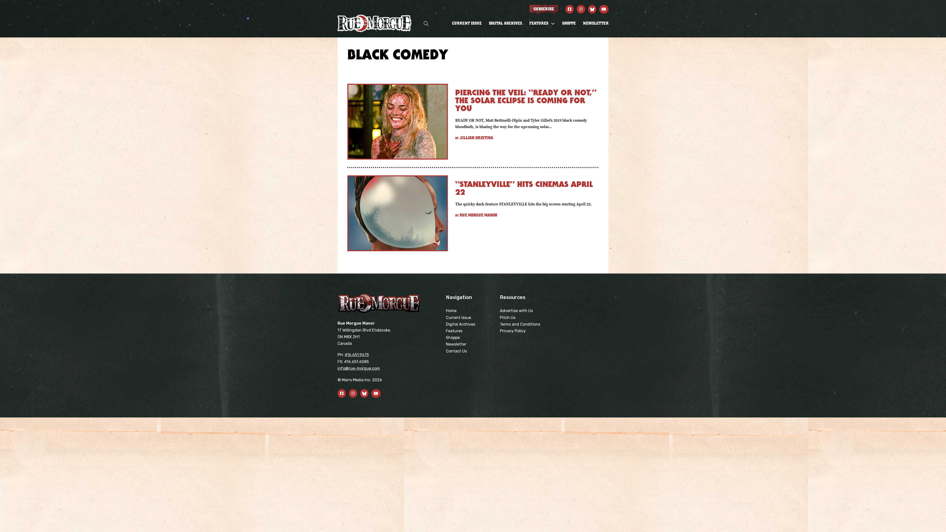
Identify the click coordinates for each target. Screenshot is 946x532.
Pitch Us (507, 317)
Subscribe (544, 9)
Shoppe (569, 23)
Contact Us (456, 351)
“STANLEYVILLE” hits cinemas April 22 (524, 188)
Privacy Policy (513, 331)
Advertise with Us (516, 310)
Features (454, 331)
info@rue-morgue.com (359, 368)
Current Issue (467, 23)
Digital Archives (505, 23)
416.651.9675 (357, 354)
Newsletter (595, 23)
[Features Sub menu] (553, 24)
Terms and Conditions (520, 324)
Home (451, 310)
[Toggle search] (426, 23)
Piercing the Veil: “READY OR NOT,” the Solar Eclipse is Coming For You (525, 100)
